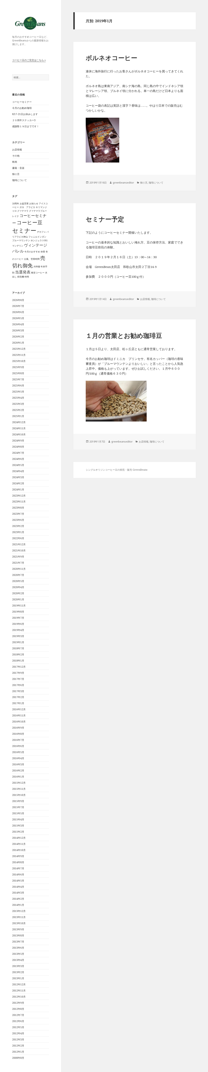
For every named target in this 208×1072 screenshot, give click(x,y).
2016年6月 (18, 746)
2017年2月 (18, 697)
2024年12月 (19, 422)
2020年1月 (18, 599)
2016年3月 (18, 764)
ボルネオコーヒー (111, 57)
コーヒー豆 (29, 222)
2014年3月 (18, 892)
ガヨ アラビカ (27, 207)
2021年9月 (18, 556)
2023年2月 (18, 526)
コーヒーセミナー (22, 102)
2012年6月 (18, 1021)
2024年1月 (18, 489)
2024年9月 (18, 440)
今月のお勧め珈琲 (22, 108)
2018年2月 (18, 654)
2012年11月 (19, 990)
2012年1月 (18, 1051)
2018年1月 (18, 660)
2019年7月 (18, 618)
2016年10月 (19, 721)
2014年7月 (18, 868)
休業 (43, 251)
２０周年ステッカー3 (24, 120)
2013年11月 (19, 917)
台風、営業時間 (32, 259)
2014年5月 (18, 880)
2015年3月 (18, 825)
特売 (27, 276)
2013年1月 (18, 978)
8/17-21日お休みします (25, 114)
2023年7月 (18, 514)
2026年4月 (18, 324)
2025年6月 (18, 385)
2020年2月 (18, 593)
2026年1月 (18, 342)
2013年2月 (18, 972)
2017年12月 (19, 666)
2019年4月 (18, 630)
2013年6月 (18, 947)
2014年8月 (18, 862)
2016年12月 (19, 709)
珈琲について (19, 180)
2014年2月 (18, 899)
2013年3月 (18, 966)
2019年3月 (18, 636)
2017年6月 (18, 685)
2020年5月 (18, 581)
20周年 (15, 203)
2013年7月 (18, 941)
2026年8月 (18, 300)
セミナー (24, 230)
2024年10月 (19, 434)
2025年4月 (18, 397)
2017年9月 (18, 673)
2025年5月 (18, 391)
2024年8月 (18, 446)
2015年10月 (19, 795)
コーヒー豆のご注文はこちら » (29, 60)
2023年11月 (19, 501)
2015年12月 (19, 782)
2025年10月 (19, 361)
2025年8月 (18, 373)
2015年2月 (18, 831)
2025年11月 (19, 355)
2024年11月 (19, 428)
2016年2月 (18, 770)
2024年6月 (18, 459)
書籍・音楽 (18, 168)
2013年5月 (18, 954)
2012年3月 (18, 1039)
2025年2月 (18, 410)
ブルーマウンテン (21, 240)
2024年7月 (18, 453)
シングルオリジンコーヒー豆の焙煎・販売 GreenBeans (116, 469)
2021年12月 (19, 544)
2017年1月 (18, 703)
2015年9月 (18, 801)
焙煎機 (20, 276)
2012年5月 (18, 1027)
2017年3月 (18, 691)
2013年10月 (19, 923)
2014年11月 (19, 844)
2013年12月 (19, 911)
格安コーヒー (37, 272)
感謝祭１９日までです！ (25, 126)
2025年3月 (18, 404)
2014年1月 (18, 905)
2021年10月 (19, 550)
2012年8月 (18, 1009)
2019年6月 (18, 624)
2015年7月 (18, 807)
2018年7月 (18, 648)
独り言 (16, 174)
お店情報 (17, 149)
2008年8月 (18, 1058)
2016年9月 (18, 727)
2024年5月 (18, 465)
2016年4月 (18, 758)
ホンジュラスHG (39, 240)
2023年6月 (18, 520)
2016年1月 (18, 776)
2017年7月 (18, 679)
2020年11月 (19, 569)
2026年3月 (18, 330)
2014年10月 (19, 850)
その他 (16, 155)
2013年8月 (18, 935)
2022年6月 (18, 538)
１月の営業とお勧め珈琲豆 (124, 335)
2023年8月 (18, 507)
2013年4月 (18, 960)
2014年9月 (18, 856)
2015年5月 (18, 813)
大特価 (36, 266)
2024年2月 (18, 483)
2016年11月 (19, 715)
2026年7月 (18, 306)
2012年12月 (19, 984)
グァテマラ (22, 210)
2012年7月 (18, 1015)
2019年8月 (18, 611)
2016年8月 (18, 734)
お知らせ (33, 203)
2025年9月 (18, 367)
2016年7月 (18, 740)
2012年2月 (18, 1045)
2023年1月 (18, 532)
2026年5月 (18, 318)
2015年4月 (18, 819)
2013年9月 (18, 929)
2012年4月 (18, 1033)
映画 (14, 162)
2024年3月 (18, 477)
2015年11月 (19, 789)
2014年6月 (18, 874)
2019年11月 (19, 605)
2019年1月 (18, 642)
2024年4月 (18, 471)
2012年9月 (18, 1003)
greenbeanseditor (123, 182)
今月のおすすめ (32, 251)
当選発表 (22, 272)
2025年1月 (18, 416)
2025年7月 (18, 379)
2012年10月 (19, 996)
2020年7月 (18, 575)
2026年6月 (18, 312)
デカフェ (41, 231)
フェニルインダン (37, 236)
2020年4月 (18, 587)
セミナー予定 (105, 219)
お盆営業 (24, 203)
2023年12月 (19, 495)
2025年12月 (19, 349)
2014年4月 (18, 886)
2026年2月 (18, 336)
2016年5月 (18, 752)
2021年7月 (18, 562)
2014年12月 (19, 838)
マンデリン (17, 245)
